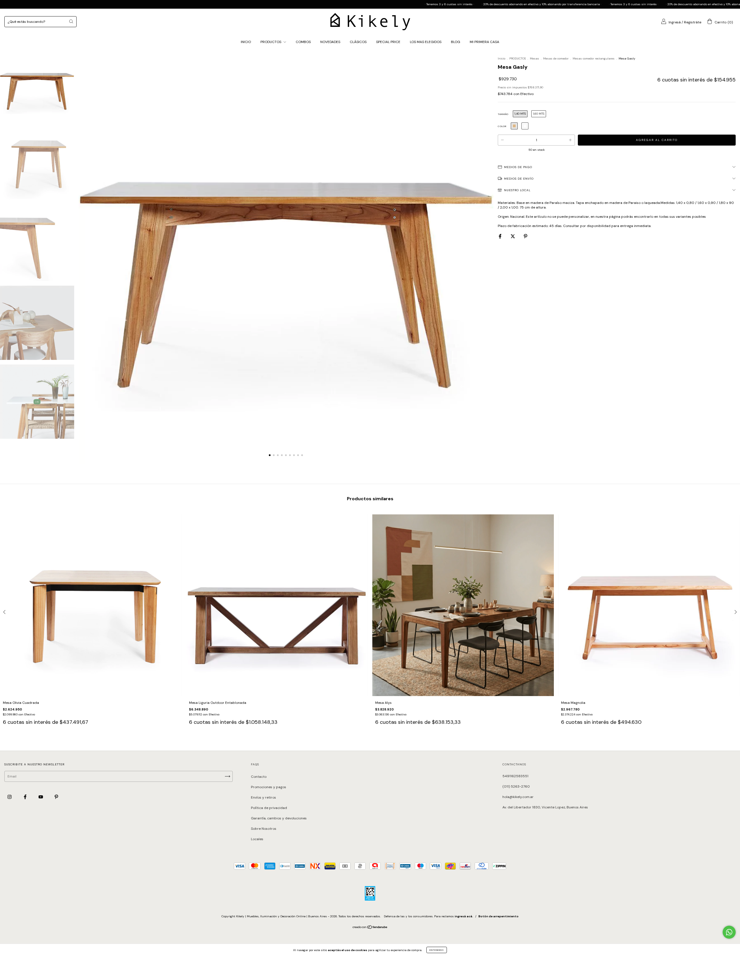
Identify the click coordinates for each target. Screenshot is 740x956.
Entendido (437, 949)
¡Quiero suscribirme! (421, 92)
